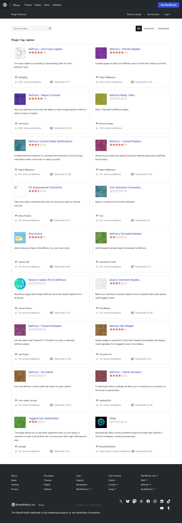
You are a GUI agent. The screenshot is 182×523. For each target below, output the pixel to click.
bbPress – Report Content (44, 95)
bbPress (146, 484)
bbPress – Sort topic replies (45, 49)
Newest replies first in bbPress (47, 279)
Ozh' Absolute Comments (125, 187)
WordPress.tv (83, 489)
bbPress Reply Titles (122, 95)
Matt (144, 480)
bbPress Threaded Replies (126, 233)
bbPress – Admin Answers (126, 372)
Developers (81, 484)
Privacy (14, 489)
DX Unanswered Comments (45, 187)
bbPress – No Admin (41, 372)
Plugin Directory (18, 14)
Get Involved (115, 475)
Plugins (47, 484)
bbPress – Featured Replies (45, 325)
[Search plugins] (50, 28)
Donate (113, 484)
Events (112, 480)
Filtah (113, 418)
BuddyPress (148, 489)
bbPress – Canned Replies (125, 141)
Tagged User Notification (44, 418)
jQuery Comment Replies (125, 279)
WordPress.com (149, 475)
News (14, 480)
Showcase (49, 475)
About (14, 475)
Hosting (15, 484)
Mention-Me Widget (122, 325)
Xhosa (41, 505)
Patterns (48, 489)
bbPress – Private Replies (125, 49)
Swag (112, 489)
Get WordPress (168, 5)
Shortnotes (35, 233)
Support (80, 480)
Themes (47, 480)
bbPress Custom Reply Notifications (50, 141)
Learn (78, 475)
